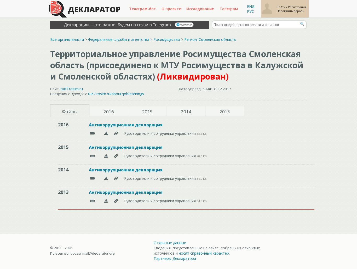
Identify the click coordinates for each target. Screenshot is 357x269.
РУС (250, 11)
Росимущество (166, 39)
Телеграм (229, 8)
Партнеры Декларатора (175, 258)
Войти (281, 7)
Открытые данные (170, 242)
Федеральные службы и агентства (118, 39)
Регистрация (297, 7)
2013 (225, 112)
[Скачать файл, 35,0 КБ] (106, 178)
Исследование (200, 8)
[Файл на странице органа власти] (116, 133)
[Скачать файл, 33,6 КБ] (106, 133)
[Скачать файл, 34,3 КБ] (106, 200)
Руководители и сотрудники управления (160, 133)
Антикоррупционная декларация (126, 125)
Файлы (70, 111)
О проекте (171, 8)
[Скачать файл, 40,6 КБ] (106, 155)
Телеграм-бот (142, 8)
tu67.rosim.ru (72, 88)
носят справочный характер (204, 253)
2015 (147, 112)
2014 (186, 112)
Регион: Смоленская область (210, 39)
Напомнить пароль (290, 11)
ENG (251, 6)
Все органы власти (67, 39)
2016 (108, 112)
